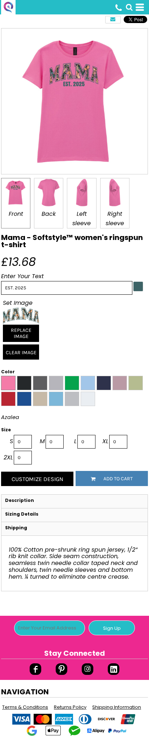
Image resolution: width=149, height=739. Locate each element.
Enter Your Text (22, 276)
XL (105, 441)
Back (49, 214)
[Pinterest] (61, 669)
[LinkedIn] (113, 669)
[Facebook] (35, 669)
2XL (8, 457)
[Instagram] (87, 669)
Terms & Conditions (25, 707)
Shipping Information (116, 707)
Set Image (18, 303)
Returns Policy (70, 707)
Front (16, 214)
